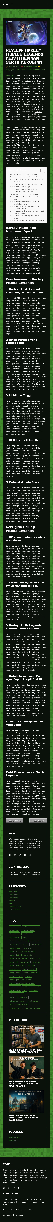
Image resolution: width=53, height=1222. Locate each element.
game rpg (36, 962)
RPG (10, 903)
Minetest (12, 1141)
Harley (8, 69)
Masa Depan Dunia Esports (20, 980)
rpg (24, 990)
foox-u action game (18, 941)
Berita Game (27, 934)
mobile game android (31, 987)
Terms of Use (8, 1210)
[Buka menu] (48, 4)
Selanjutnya (38, 820)
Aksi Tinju (14, 934)
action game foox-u (31, 927)
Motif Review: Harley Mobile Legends (29, 220)
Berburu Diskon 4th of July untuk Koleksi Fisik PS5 (25, 1051)
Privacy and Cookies (24, 1210)
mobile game (15, 987)
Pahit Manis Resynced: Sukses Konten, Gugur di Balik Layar (23, 1117)
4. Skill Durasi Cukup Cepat (25, 189)
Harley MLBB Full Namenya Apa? (24, 174)
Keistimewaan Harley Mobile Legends (26, 177)
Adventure (13, 892)
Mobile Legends (12, 71)
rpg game (33, 990)
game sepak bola (16, 966)
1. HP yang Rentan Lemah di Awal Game (27, 198)
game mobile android (18, 958)
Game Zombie (31, 966)
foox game (14, 944)
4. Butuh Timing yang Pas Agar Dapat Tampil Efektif (29, 212)
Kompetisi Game (16, 976)
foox (24, 937)
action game (15, 927)
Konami (28, 976)
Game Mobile (14, 897)
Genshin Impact (29, 969)
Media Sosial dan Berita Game (22, 983)
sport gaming (33, 1001)
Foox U (8, 4)
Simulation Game (30, 66)
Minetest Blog (14, 1137)
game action (15, 948)
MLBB (43, 69)
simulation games (17, 1001)
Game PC (12, 900)
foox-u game (34, 941)
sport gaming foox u (18, 1004)
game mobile (27, 955)
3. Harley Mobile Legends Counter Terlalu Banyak (27, 207)
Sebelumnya (15, 820)
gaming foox (15, 969)
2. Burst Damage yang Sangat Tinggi (28, 184)
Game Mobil (14, 955)
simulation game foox (18, 997)
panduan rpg (15, 990)
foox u (24, 944)
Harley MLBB (17, 69)
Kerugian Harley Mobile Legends (24, 194)
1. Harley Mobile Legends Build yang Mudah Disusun (29, 181)
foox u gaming (36, 944)
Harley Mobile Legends (31, 69)
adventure (14, 930)
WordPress (19, 1215)
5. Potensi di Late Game (24, 192)
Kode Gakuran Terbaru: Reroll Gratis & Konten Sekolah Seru (23, 1083)
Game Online (35, 958)
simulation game (16, 994)
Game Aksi (27, 948)
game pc (13, 962)
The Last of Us (16, 1008)
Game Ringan (24, 962)
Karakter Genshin (30, 973)
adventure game (28, 930)
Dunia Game (14, 937)
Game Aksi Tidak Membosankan (22, 952)
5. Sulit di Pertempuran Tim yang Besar (27, 217)
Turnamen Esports (33, 1008)
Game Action (14, 895)
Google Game (15, 973)
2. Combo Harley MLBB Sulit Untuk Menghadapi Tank (27, 203)
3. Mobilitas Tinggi (22, 187)
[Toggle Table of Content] (41, 171)
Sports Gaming (14, 909)
